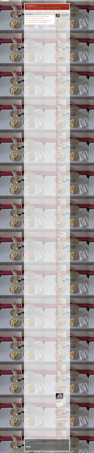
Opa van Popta (58, 259)
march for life (58, 226)
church (57, 75)
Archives (57, 36)
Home (27, 10)
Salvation (57, 319)
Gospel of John (58, 152)
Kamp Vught (58, 198)
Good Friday (58, 150)
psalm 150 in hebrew (59, 433)
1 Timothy (57, 21)
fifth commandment (59, 123)
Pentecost (57, 273)
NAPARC (57, 245)
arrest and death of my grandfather (61, 417)
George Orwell (58, 146)
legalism (57, 206)
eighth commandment (59, 104)
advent (57, 28)
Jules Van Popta (58, 197)
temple (57, 359)
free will (57, 138)
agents (57, 29)
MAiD (56, 225)
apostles (57, 34)
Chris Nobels (58, 69)
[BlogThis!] (43, 22)
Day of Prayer (58, 91)
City (56, 77)
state (56, 346)
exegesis (57, 115)
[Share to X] (44, 22)
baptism (57, 44)
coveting (57, 84)
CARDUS (57, 62)
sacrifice (57, 315)
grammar (57, 157)
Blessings (57, 50)
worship (57, 381)
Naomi (57, 244)
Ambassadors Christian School (60, 31)
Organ (57, 261)
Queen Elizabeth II (59, 294)
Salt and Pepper (58, 318)
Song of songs (58, 341)
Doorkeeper (57, 97)
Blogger (52, 449)
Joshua (57, 193)
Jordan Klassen (58, 191)
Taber (57, 355)
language (57, 204)
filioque (57, 124)
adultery (57, 27)
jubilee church (58, 412)
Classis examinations (59, 78)
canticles (57, 61)
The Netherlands (58, 368)
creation (57, 85)
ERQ (56, 110)
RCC (56, 298)
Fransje (57, 136)
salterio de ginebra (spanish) (60, 434)
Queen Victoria (58, 295)
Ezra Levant (58, 116)
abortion (57, 23)
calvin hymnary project (59, 425)
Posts (58, 403)
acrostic (57, 24)
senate (57, 325)
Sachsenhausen (58, 313)
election (57, 105)
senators (57, 326)
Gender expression (59, 143)
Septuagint (57, 327)
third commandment (59, 369)
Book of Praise (58, 51)
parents (57, 266)
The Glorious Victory (59, 367)
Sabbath (57, 312)
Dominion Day (58, 96)
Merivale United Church (59, 233)
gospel (57, 151)
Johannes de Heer (59, 190)
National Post (58, 247)
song (56, 339)
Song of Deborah (58, 340)
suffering (57, 352)
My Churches (64, 12)
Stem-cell (57, 348)
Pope (56, 280)
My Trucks (59, 12)
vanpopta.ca (31, 6)
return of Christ (58, 307)
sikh (56, 334)
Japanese (57, 185)
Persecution (57, 274)
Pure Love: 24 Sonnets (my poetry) (61, 386)
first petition (57, 129)
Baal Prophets (58, 43)
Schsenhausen (58, 321)
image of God (58, 176)
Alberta (57, 30)
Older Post (51, 26)
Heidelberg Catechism (59, 165)
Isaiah (57, 184)
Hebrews (57, 164)
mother (57, 239)
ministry (57, 234)
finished (57, 126)
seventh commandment (59, 332)
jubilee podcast (58, 411)
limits (56, 212)
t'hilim (57, 435)
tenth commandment (59, 361)
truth (56, 373)
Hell (56, 166)
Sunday (57, 354)
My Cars (54, 12)
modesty (57, 237)
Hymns (57, 172)
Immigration (57, 178)
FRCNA (57, 137)
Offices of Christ (58, 258)
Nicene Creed (58, 251)
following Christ (58, 132)
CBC (56, 64)
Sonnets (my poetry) (39, 12)
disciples (57, 95)
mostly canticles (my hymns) (60, 410)
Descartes (57, 92)
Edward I (57, 103)
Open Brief (57, 260)
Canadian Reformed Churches (60, 58)
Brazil (57, 56)
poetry (57, 278)
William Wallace (58, 379)
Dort (56, 98)
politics (57, 279)
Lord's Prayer (58, 219)
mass (56, 231)
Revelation (57, 308)
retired (57, 306)
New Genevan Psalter (38, 10)
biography (57, 49)
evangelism (57, 112)
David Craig (57, 90)
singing (57, 335)
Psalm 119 (57, 291)
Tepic (56, 362)
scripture (57, 322)
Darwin (57, 89)
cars (56, 63)
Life (56, 211)
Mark (56, 227)
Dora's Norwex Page (59, 10)
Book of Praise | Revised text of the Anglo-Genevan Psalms (37, 16)
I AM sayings (58, 173)
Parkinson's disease (59, 267)
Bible (56, 48)
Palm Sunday (58, 265)
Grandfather (58, 159)
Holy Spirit (57, 170)
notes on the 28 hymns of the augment (62, 413)
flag (56, 130)
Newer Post (28, 26)
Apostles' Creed (58, 35)
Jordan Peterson (58, 192)
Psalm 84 (57, 292)
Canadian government (59, 57)
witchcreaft (57, 380)
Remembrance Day (59, 301)
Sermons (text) (46, 10)
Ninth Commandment (59, 252)
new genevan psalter (59, 424)
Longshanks (58, 217)
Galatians (57, 142)
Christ (57, 70)
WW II (57, 382)
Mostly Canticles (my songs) (30, 12)
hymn (57, 171)
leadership (57, 205)
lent (56, 207)
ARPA (57, 38)
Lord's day (57, 218)
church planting (58, 76)
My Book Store (52, 10)
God (56, 149)
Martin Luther (58, 230)
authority (57, 42)
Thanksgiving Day (58, 366)
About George (31, 10)
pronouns (57, 287)
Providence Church (59, 288)
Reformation (58, 299)
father (57, 122)
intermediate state (58, 183)
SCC (56, 320)
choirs (57, 68)
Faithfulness (58, 118)
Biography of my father (48, 12)
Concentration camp (59, 82)
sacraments (57, 314)
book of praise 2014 (59, 423)
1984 (56, 22)
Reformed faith (58, 300)
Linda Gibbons (58, 213)
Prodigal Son (58, 286)
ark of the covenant (59, 37)
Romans (57, 311)
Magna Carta (58, 224)
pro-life (57, 285)
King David (57, 200)
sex (56, 333)
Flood (57, 131)
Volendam (57, 376)
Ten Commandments (59, 360)
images (57, 177)
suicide (57, 353)
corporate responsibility (59, 83)
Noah (56, 253)
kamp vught (57, 418)
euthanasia (57, 111)
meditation (57, 232)
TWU (56, 374)
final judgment (58, 125)
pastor (57, 271)
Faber (57, 117)
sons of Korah (58, 342)
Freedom (57, 139)
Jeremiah (57, 186)
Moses (57, 238)
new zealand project (59, 432)
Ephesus (57, 109)
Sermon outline (58, 328)
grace (57, 156)
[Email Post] (40, 22)
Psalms (57, 293)
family (57, 119)
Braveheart (57, 55)
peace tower (58, 272)
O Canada (57, 254)
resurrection (58, 305)
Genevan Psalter (58, 145)
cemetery (57, 65)
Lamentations (58, 203)
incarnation (57, 179)
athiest (57, 41)
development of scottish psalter (60, 426)
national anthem (58, 246)
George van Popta (64, 14)
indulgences (58, 180)
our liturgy (57, 264)
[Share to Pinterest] (46, 22)
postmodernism (58, 281)
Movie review (58, 240)
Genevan (57, 144)
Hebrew (57, 163)
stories (57, 349)
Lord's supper (58, 220)
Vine (56, 375)
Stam (56, 345)
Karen (57, 199)
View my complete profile (64, 15)
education (57, 102)
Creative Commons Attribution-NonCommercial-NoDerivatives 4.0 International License (48, 443)
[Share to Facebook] (45, 22)
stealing (57, 347)
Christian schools (58, 71)
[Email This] (42, 22)
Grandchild (57, 158)
